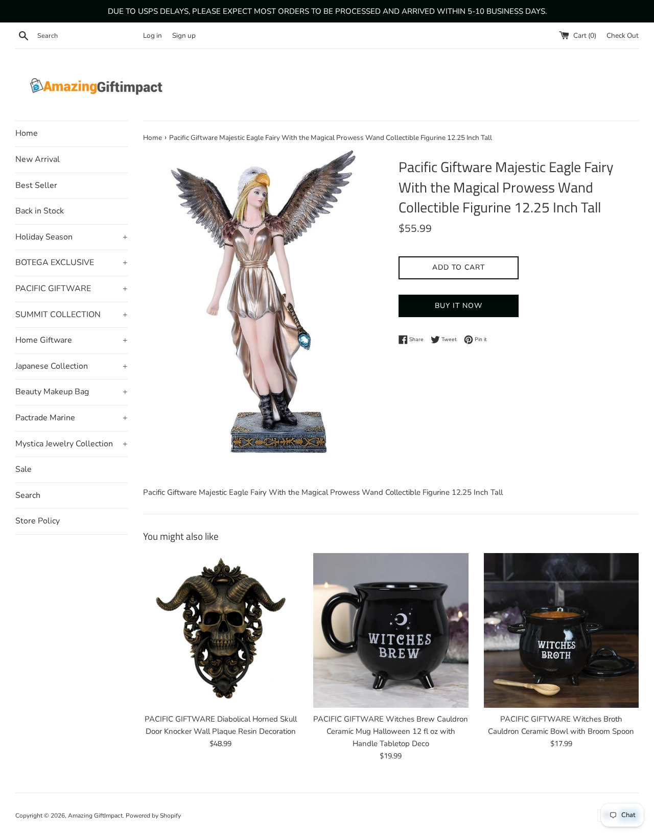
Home (26, 133)
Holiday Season (71, 237)
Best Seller (36, 185)
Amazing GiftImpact (95, 815)
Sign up (184, 35)
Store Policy (37, 521)
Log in (152, 35)
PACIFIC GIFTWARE (71, 288)
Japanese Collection (71, 366)
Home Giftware (71, 340)
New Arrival (37, 159)
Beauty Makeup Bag (71, 391)
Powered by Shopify (153, 815)
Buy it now (458, 305)
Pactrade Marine (71, 417)
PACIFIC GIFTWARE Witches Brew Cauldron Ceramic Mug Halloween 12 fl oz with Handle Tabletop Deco (390, 731)
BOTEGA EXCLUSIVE (71, 262)
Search (27, 495)
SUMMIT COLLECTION (71, 314)
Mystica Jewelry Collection (71, 443)
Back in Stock (39, 211)
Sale (23, 469)
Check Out (622, 35)
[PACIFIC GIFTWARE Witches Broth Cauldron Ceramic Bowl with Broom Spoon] (561, 630)
